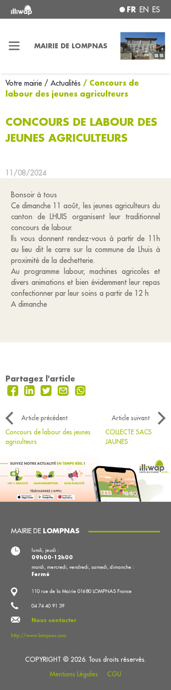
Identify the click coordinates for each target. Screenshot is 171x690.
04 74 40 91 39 (47, 605)
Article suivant (131, 418)
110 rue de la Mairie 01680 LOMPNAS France (81, 591)
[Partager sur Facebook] (13, 389)
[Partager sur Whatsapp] (80, 389)
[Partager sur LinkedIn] (30, 389)
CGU (114, 674)
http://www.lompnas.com (39, 635)
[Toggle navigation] (14, 46)
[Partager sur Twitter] (47, 389)
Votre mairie (24, 83)
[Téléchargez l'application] (85, 478)
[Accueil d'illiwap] (38, 9)
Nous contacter (54, 620)
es (156, 9)
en (144, 9)
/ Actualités (62, 83)
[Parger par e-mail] (64, 389)
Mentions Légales (74, 674)
